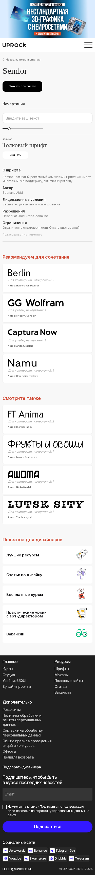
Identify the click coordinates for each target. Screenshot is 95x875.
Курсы (8, 669)
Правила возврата (18, 757)
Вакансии (62, 692)
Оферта (9, 751)
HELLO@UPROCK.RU (17, 869)
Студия (9, 675)
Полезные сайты (68, 680)
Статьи (60, 686)
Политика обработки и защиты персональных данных (22, 720)
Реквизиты (12, 709)
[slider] (9, 128)
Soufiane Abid (13, 193)
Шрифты (61, 669)
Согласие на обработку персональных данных (23, 732)
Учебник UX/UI (14, 680)
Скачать (15, 155)
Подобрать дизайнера (22, 767)
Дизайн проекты (17, 686)
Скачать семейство (22, 86)
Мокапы (61, 675)
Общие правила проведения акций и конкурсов (27, 743)
